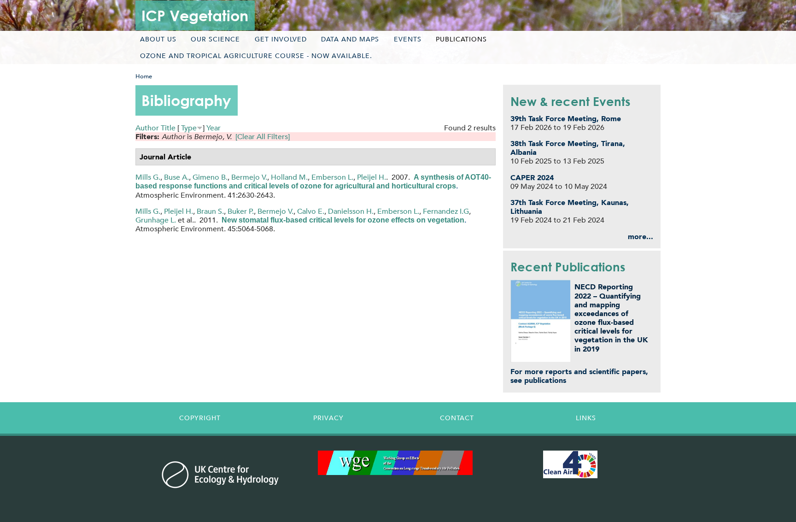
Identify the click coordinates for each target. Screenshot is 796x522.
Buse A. (176, 177)
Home (143, 76)
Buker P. (241, 211)
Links (586, 418)
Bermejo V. (249, 177)
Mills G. (147, 177)
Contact (457, 418)
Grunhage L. (155, 220)
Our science (215, 39)
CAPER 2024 (532, 177)
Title (168, 128)
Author (147, 128)
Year (213, 128)
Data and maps (350, 39)
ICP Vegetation (194, 15)
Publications (461, 39)
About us (158, 39)
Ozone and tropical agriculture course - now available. (256, 56)
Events (407, 39)
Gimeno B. (210, 177)
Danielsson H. (351, 211)
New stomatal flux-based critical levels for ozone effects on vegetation (343, 220)
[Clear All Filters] (262, 136)
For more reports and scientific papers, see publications (579, 376)
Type (189, 128)
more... (640, 236)
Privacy (328, 418)
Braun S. (210, 211)
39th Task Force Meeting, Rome (565, 118)
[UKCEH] (220, 474)
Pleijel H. (371, 177)
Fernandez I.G (446, 211)
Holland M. (289, 177)
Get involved (281, 39)
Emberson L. (332, 177)
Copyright (200, 418)
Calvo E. (310, 211)
